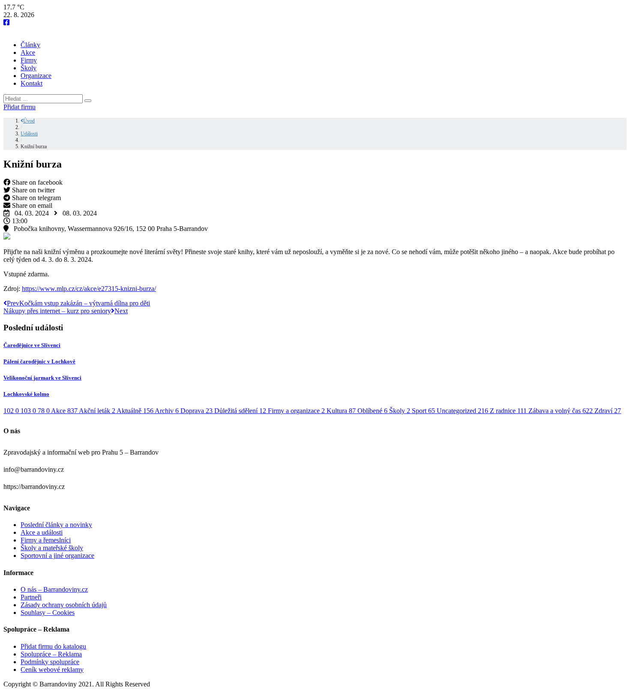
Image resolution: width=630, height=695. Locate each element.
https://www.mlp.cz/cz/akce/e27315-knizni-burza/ (89, 288)
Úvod (29, 121)
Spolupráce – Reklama (51, 654)
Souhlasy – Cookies (48, 612)
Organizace (36, 75)
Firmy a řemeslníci (46, 540)
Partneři (31, 597)
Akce (28, 52)
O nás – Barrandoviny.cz (54, 589)
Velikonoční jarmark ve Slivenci (42, 377)
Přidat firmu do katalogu (53, 646)
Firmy (29, 60)
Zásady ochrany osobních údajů (64, 604)
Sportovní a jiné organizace (57, 555)
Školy (28, 68)
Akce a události (42, 532)
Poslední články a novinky (56, 524)
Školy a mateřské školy (52, 547)
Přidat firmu (19, 107)
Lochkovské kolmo (26, 394)
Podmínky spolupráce (50, 661)
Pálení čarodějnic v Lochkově (39, 361)
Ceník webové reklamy (52, 669)
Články (30, 44)
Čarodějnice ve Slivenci (31, 345)
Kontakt (31, 83)
